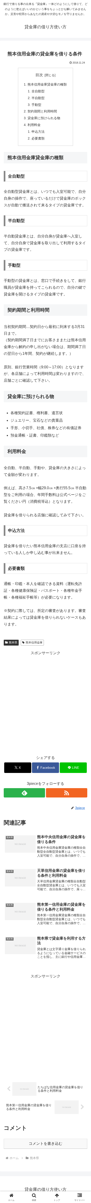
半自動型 (38, 98)
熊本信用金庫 (34, 642)
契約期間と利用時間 (42, 111)
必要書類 (38, 138)
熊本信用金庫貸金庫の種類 (47, 84)
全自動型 (38, 91)
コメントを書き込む (45, 1144)
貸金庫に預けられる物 (44, 118)
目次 (39, 75)
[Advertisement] (45, 702)
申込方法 (38, 131)
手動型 (36, 105)
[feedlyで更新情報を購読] (24, 792)
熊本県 (13, 642)
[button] (82, 805)
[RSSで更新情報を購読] (66, 792)
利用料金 (34, 125)
